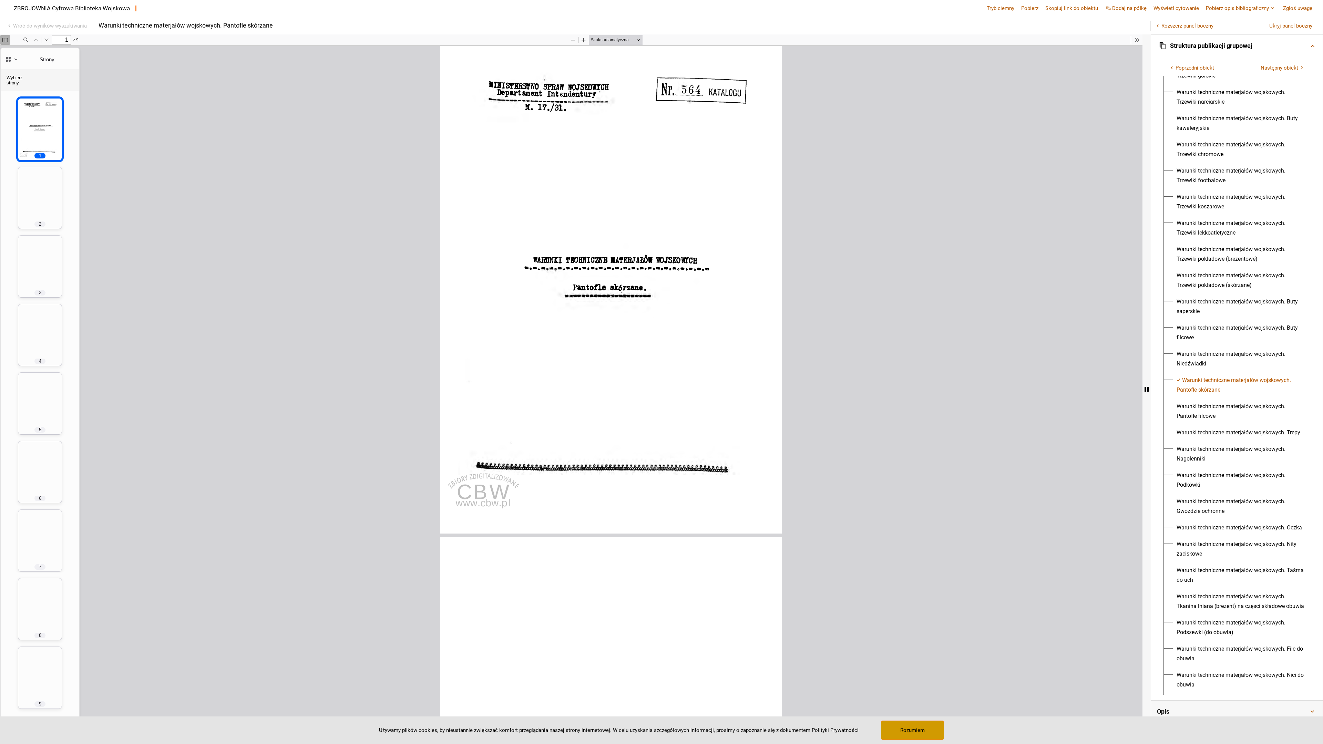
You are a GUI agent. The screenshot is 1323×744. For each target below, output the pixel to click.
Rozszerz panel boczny (1187, 26)
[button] (1237, 46)
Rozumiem (912, 730)
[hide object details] (1146, 389)
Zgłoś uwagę (1297, 8)
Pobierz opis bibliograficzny (1237, 8)
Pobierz (1029, 8)
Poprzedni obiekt (1195, 68)
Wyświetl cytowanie (1176, 8)
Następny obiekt (1279, 68)
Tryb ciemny (1000, 8)
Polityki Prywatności (835, 730)
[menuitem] (1241, 97)
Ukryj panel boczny (1290, 26)
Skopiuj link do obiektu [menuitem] (1071, 8)
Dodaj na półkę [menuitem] (1129, 8)
